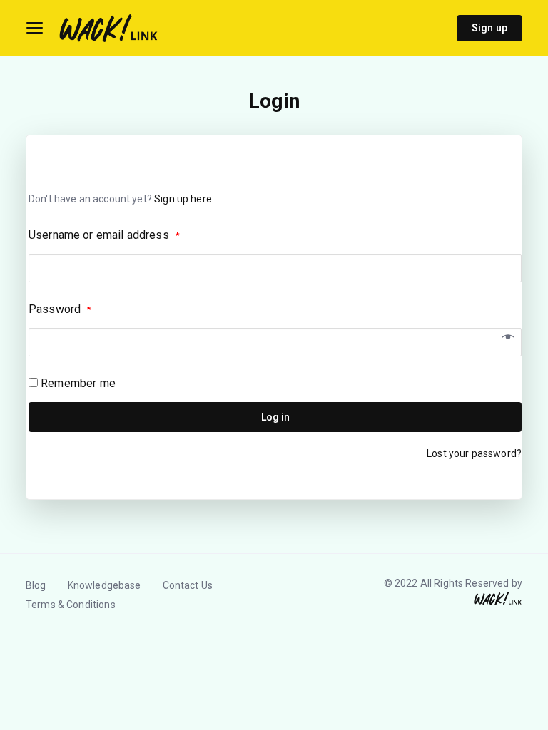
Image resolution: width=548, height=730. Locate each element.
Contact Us (188, 585)
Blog (36, 585)
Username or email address (104, 235)
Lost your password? (474, 453)
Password (60, 309)
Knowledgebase (104, 585)
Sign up (489, 28)
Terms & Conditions (71, 604)
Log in (275, 417)
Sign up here (183, 199)
